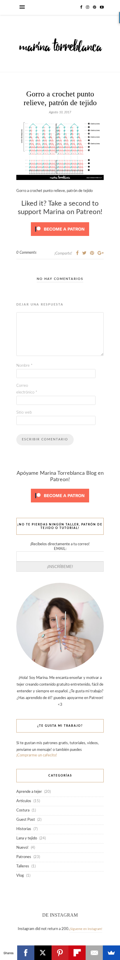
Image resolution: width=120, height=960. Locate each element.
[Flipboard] (77, 952)
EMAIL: (60, 549)
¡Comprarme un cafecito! (36, 755)
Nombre (24, 366)
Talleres (22, 866)
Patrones (23, 857)
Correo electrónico (26, 389)
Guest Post (25, 820)
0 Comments (26, 253)
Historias (23, 829)
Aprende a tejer (29, 792)
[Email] (94, 952)
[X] (43, 952)
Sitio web (24, 412)
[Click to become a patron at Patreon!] (60, 238)
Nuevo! (22, 848)
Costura (22, 810)
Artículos (23, 801)
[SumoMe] (111, 952)
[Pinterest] (60, 952)
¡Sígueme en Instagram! (85, 929)
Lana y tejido (26, 838)
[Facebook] (25, 952)
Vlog (20, 876)
